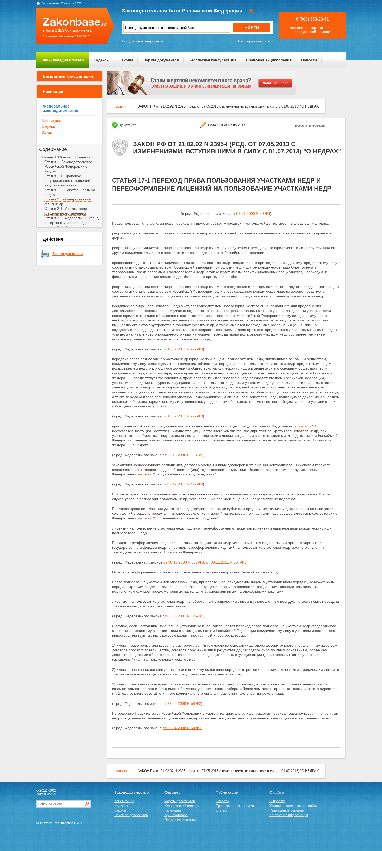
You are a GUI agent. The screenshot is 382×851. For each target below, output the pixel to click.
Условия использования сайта (293, 806)
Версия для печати (67, 254)
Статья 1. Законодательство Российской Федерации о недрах (68, 166)
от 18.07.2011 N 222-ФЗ (183, 349)
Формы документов (161, 60)
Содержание (53, 149)
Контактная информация (288, 815)
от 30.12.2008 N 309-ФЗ (183, 562)
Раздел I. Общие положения (66, 157)
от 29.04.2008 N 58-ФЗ (182, 703)
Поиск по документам (131, 815)
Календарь (173, 810)
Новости (309, 60)
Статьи (221, 810)
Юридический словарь (182, 806)
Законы (126, 60)
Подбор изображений (180, 820)
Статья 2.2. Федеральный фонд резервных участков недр (71, 220)
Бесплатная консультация (212, 60)
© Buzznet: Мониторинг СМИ (59, 823)
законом (304, 426)
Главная (121, 107)
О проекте (277, 801)
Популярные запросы (140, 41)
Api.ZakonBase (176, 815)
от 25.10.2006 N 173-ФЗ (183, 455)
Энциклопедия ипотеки (62, 60)
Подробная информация (310, 125)
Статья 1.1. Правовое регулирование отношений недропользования (67, 180)
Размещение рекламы (286, 810)
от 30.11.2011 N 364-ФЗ (226, 562)
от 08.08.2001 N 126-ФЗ (183, 616)
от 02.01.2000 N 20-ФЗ (251, 213)
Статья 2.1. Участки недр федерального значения (65, 210)
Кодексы (102, 60)
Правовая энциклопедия (269, 60)
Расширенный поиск (255, 41)
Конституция (52, 121)
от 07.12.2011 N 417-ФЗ (183, 484)
